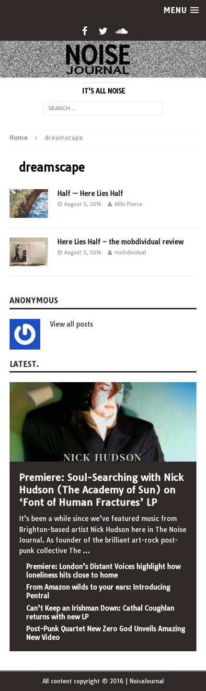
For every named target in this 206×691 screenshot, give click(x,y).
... (86, 550)
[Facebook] (84, 31)
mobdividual (130, 252)
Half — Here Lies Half (90, 193)
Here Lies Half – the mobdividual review (120, 242)
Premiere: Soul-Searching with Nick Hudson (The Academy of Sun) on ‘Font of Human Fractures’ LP (101, 489)
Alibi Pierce (128, 204)
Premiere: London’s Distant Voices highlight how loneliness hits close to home (103, 570)
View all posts (71, 324)
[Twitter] (103, 31)
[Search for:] (103, 107)
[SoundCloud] (122, 31)
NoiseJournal (146, 681)
